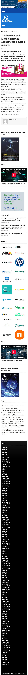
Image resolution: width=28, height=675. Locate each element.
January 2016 (5, 664)
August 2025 (5, 468)
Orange (21, 421)
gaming (18, 417)
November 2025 (6, 462)
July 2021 (4, 551)
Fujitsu (13, 417)
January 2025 (5, 480)
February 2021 (5, 560)
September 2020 (6, 568)
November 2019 (6, 585)
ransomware (10, 423)
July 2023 (4, 510)
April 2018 (4, 618)
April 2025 (4, 474)
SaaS (23, 423)
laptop (21, 419)
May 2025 (4, 473)
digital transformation (17, 415)
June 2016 (4, 655)
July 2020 (4, 572)
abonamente (7, 114)
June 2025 (4, 471)
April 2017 (4, 638)
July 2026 (4, 449)
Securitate (4, 425)
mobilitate (17, 421)
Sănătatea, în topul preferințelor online (11, 233)
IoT (13, 420)
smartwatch (15, 430)
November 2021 (6, 544)
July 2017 (4, 633)
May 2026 (4, 452)
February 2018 (5, 621)
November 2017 (6, 626)
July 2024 (4, 490)
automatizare (5, 410)
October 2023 (5, 505)
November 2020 (6, 565)
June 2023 (4, 512)
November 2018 (6, 606)
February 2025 (5, 478)
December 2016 (6, 645)
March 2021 (5, 558)
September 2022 (6, 527)
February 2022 (5, 539)
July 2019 (4, 592)
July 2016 (4, 654)
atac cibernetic (14, 408)
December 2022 (6, 522)
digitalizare (6, 415)
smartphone (6, 430)
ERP (9, 417)
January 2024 (5, 500)
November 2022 (6, 524)
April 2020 (4, 577)
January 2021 (5, 561)
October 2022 (5, 526)
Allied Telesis (10, 406)
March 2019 (5, 599)
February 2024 (5, 498)
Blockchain (12, 410)
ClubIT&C (13, 673)
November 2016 (6, 647)
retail (16, 423)
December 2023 (6, 502)
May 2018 (4, 616)
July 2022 (4, 531)
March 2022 (5, 538)
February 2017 (5, 642)
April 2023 (4, 515)
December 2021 (6, 543)
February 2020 (5, 580)
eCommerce (4, 417)
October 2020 (5, 567)
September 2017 (6, 630)
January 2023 (5, 520)
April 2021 (4, 556)
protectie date (4, 423)
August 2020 (5, 570)
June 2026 (4, 451)
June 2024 (4, 492)
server (3, 427)
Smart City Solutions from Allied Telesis (12, 360)
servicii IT (17, 427)
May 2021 (4, 555)
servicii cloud (11, 427)
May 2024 (4, 493)
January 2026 (5, 459)
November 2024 (6, 483)
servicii (6, 427)
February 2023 (5, 519)
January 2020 (5, 582)
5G (2, 406)
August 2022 (5, 529)
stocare (3, 432)
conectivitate (10, 412)
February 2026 (5, 457)
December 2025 (6, 461)
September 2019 (6, 589)
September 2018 (6, 609)
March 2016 (5, 661)
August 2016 (5, 652)
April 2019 (4, 597)
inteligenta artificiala (6, 419)
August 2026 (5, 447)
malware (12, 421)
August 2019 (5, 591)
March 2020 (5, 579)
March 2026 (5, 456)
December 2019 (6, 584)
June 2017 (4, 635)
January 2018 (5, 623)
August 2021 (5, 550)
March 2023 (5, 517)
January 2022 (5, 541)
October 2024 (5, 485)
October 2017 (5, 628)
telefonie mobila (15, 114)
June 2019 (4, 594)
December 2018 (6, 604)
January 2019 (5, 603)
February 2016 (5, 662)
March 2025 (5, 476)
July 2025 (4, 469)
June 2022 (4, 532)
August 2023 (5, 509)
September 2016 (6, 650)
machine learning (5, 421)
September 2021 (6, 548)
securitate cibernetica (16, 426)
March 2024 (5, 497)
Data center (17, 412)
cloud (18, 410)
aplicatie (3, 408)
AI (5, 405)
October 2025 (5, 464)
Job (17, 419)
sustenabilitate (10, 432)
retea (19, 423)
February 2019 (5, 601)
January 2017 (5, 644)
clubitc (4, 48)
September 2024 (6, 486)
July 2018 (4, 613)
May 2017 (4, 637)
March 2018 (5, 620)
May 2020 (4, 575)
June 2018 (4, 614)
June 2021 (4, 553)
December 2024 (6, 481)
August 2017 (5, 632)
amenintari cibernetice (18, 406)
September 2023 (6, 507)
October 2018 (5, 608)
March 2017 (5, 640)
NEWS (2, 31)
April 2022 (4, 536)
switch (16, 432)
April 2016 (4, 659)
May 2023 (4, 514)
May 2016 (4, 657)
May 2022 (4, 534)
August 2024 (5, 488)
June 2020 (4, 573)
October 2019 (5, 587)
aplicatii (8, 408)
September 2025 (6, 466)
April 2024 (4, 495)
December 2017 (6, 625)
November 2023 (6, 503)
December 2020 (6, 563)
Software (20, 430)
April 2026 (4, 454)
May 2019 (4, 596)
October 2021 (5, 546)
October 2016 (5, 649)
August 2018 (5, 611)
